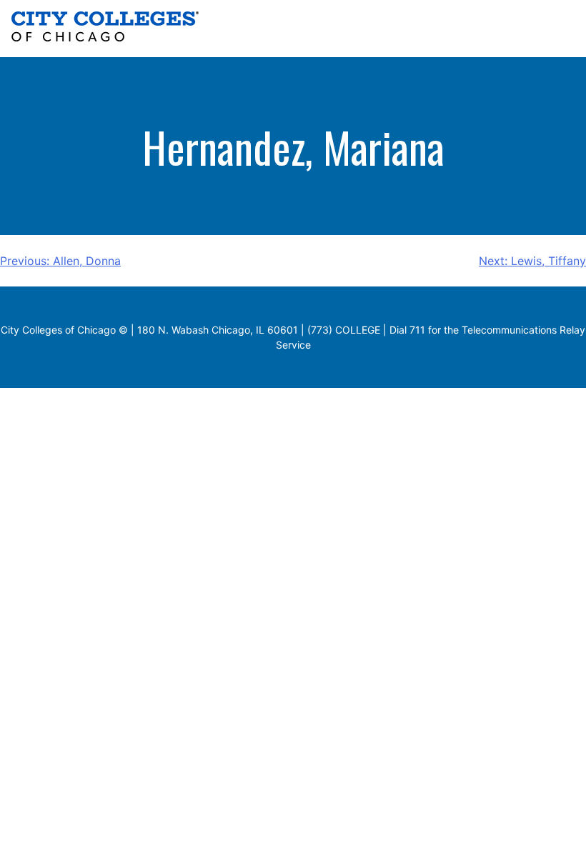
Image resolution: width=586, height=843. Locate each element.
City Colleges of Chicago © (64, 330)
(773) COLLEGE (343, 330)
